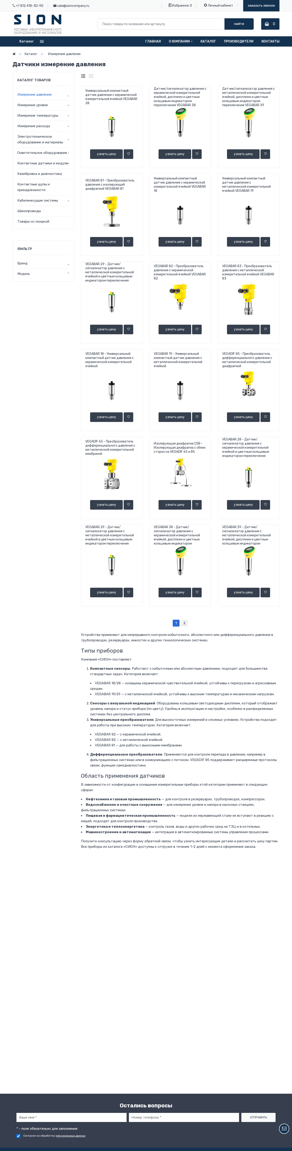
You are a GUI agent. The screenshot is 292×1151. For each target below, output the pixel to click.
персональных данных (70, 1135)
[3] (83, 76)
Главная (153, 41)
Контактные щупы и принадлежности (33, 187)
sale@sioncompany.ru (73, 6)
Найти (239, 24)
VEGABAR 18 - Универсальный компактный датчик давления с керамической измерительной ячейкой (109, 360)
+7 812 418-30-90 (29, 6)
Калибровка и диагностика (39, 174)
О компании (179, 41)
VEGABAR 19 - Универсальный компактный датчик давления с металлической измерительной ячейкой (178, 360)
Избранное (180, 6)
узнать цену (106, 154)
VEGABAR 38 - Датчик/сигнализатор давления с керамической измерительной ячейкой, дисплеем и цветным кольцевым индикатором (177, 535)
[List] (91, 76)
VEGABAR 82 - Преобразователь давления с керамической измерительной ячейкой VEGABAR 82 (180, 272)
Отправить (258, 1117)
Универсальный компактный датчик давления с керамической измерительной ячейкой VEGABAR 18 (180, 184)
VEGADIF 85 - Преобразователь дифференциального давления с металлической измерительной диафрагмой (247, 360)
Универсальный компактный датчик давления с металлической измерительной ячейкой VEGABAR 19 (246, 184)
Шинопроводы (29, 211)
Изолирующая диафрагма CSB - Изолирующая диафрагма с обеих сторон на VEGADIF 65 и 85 (180, 448)
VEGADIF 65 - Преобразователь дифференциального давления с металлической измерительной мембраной (110, 448)
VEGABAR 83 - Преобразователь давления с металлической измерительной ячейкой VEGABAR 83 (248, 272)
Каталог (208, 41)
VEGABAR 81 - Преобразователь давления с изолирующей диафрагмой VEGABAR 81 (109, 185)
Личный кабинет (220, 6)
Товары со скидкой (33, 221)
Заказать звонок (261, 5)
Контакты (270, 41)
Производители (238, 41)
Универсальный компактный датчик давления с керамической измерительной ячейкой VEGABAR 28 (111, 97)
